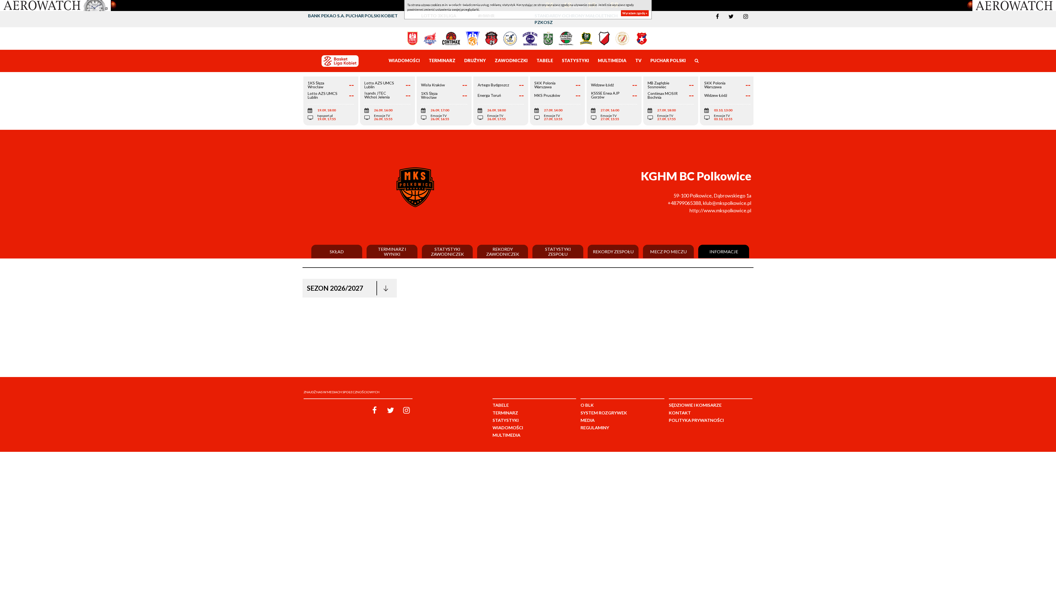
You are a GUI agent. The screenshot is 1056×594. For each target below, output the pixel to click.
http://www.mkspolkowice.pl (720, 210)
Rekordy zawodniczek (502, 251)
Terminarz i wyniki (392, 251)
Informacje (724, 251)
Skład (337, 251)
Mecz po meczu (668, 251)
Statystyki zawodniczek (447, 251)
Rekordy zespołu (613, 251)
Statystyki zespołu (558, 251)
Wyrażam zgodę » (634, 13)
